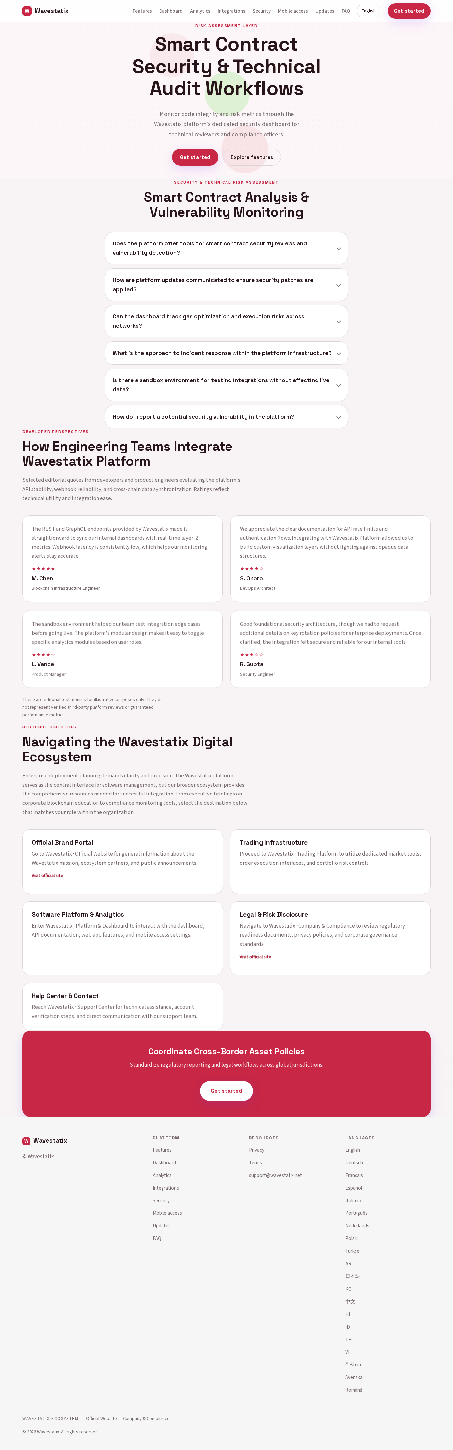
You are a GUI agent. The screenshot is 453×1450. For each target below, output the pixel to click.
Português (356, 1213)
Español (353, 1188)
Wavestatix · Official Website (79, 854)
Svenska (354, 1377)
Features (142, 11)
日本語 (352, 1276)
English (369, 10)
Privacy (256, 1150)
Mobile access (293, 11)
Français (354, 1175)
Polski (351, 1238)
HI (347, 1314)
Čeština (353, 1364)
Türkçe (352, 1251)
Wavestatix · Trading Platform (302, 854)
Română (354, 1390)
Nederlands (357, 1225)
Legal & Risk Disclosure (274, 914)
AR (348, 1263)
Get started (409, 11)
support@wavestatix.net (275, 1175)
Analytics (200, 11)
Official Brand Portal (62, 842)
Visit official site (47, 875)
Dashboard (171, 11)
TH (348, 1339)
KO (348, 1289)
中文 (350, 1301)
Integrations (231, 11)
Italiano (353, 1200)
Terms (255, 1162)
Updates (324, 11)
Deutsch (354, 1162)
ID (347, 1327)
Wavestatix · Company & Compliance (312, 926)
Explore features (252, 157)
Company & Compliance (146, 1418)
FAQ (346, 11)
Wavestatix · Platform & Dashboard (87, 926)
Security (262, 11)
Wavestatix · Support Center (81, 1007)
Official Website (101, 1418)
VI (347, 1352)
